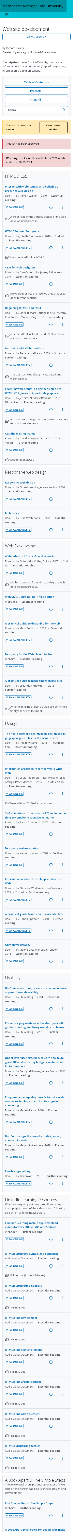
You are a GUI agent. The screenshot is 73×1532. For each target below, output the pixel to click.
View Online (14, 207)
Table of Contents (35, 82)
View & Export (35, 36)
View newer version (53, 127)
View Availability (18, 248)
